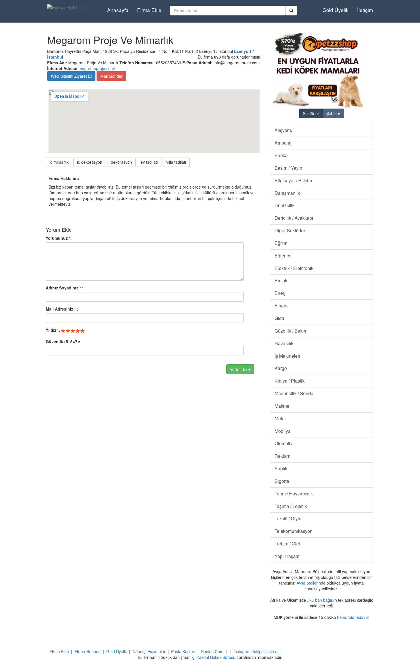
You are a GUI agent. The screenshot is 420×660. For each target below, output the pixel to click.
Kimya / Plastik (290, 380)
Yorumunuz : (59, 238)
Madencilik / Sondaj (295, 393)
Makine (282, 406)
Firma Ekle (149, 9)
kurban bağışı (321, 600)
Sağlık (281, 468)
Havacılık (284, 343)
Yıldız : (53, 330)
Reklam (282, 456)
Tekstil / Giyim (289, 518)
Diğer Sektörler (290, 230)
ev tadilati (149, 162)
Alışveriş (283, 130)
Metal (280, 418)
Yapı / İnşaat (287, 556)
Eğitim (281, 243)
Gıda (279, 318)
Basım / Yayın (288, 168)
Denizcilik (285, 205)
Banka (281, 155)
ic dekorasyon (89, 162)
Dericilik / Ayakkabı (294, 218)
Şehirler (333, 113)
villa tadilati (176, 162)
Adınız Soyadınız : (64, 288)
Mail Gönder (111, 76)
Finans (282, 305)
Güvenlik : (63, 341)
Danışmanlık (287, 193)
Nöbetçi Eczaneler (149, 651)
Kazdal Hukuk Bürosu (216, 657)
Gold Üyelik (336, 9)
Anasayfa (118, 9)
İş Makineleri (287, 356)
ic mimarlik (59, 162)
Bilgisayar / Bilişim (293, 180)
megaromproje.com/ (97, 68)
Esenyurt (242, 51)
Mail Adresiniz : (62, 309)
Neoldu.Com (212, 651)
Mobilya (283, 431)
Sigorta (282, 481)
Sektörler (311, 113)
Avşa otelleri (308, 583)
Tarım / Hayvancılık (294, 493)
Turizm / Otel (287, 543)
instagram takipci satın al (256, 651)
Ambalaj (283, 142)
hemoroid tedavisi (353, 617)
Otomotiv (284, 443)
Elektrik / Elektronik (294, 268)
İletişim (365, 9)
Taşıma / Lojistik (291, 506)
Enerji (281, 293)
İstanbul (55, 57)
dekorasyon (121, 162)
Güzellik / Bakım (291, 330)
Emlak (281, 280)
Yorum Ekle (240, 369)
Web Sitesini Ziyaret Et (71, 76)
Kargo (281, 368)
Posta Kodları (183, 651)
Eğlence (283, 255)
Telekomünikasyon (294, 531)
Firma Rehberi (88, 651)
